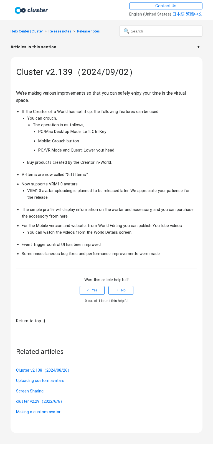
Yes (94, 290)
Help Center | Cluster (27, 31)
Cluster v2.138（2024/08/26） (44, 370)
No (123, 290)
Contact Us (165, 5)
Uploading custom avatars (40, 380)
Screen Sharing (30, 391)
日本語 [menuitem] (179, 14)
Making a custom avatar (38, 411)
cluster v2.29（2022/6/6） (40, 401)
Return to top (28, 320)
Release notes (60, 31)
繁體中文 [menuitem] (194, 14)
